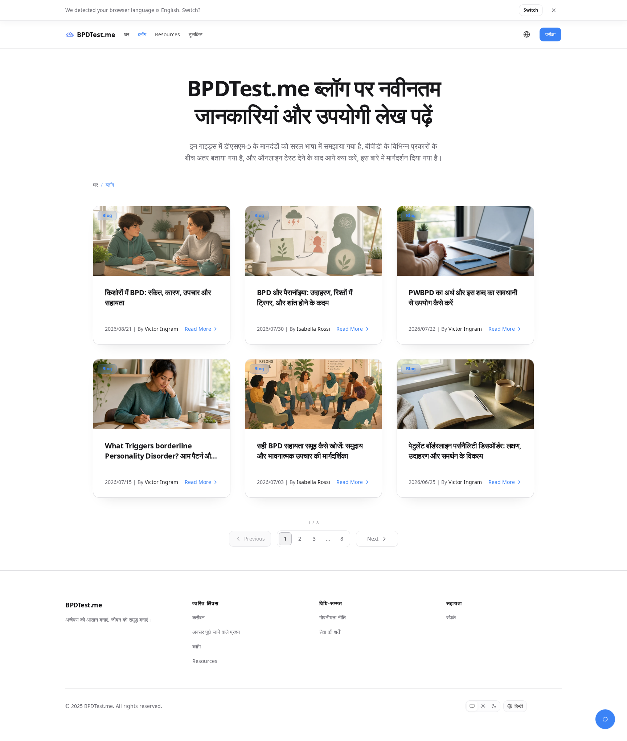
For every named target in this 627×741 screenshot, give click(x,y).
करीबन (198, 617)
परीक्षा (550, 34)
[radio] (472, 706)
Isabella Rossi (313, 328)
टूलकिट (195, 34)
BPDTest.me (83, 604)
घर (126, 34)
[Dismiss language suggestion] (554, 10)
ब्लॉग (142, 34)
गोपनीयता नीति (332, 617)
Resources (167, 34)
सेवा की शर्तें (329, 631)
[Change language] (527, 34)
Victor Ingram (161, 328)
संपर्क (451, 617)
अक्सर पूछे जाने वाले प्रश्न (216, 631)
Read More (198, 328)
